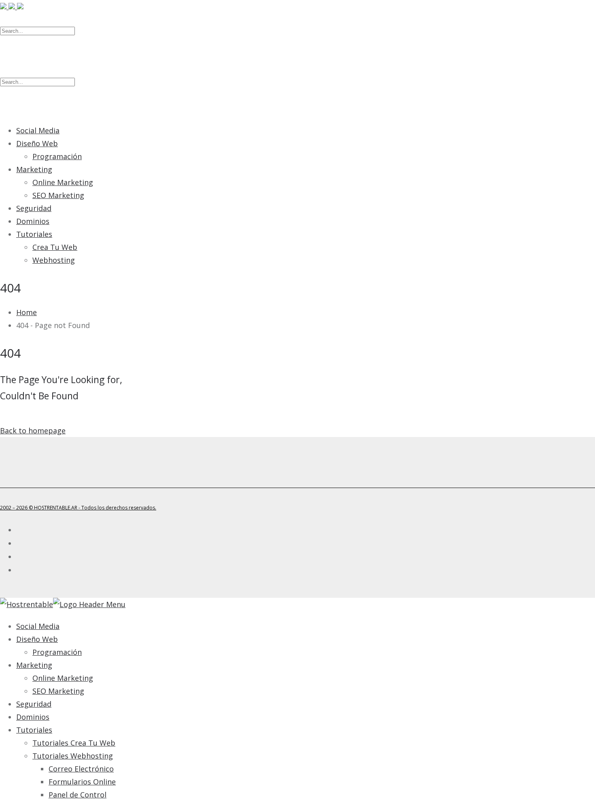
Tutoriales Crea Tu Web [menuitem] (73, 743)
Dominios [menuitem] (32, 717)
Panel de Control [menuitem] (77, 794)
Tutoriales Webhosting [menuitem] (72, 756)
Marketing (34, 169)
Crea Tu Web (54, 247)
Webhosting (53, 260)
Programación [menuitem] (57, 652)
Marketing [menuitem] (34, 665)
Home (26, 312)
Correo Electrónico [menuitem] (81, 769)
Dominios (32, 221)
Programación (57, 156)
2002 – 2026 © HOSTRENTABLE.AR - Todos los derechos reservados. (78, 507)
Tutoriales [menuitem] (34, 730)
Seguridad (33, 208)
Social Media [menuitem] (38, 626)
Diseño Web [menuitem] (37, 639)
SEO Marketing (58, 195)
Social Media (38, 130)
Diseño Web (37, 143)
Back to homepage (33, 430)
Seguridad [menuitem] (33, 704)
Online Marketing (62, 182)
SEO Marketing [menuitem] (58, 691)
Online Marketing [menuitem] (62, 678)
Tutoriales (34, 234)
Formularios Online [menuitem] (82, 782)
